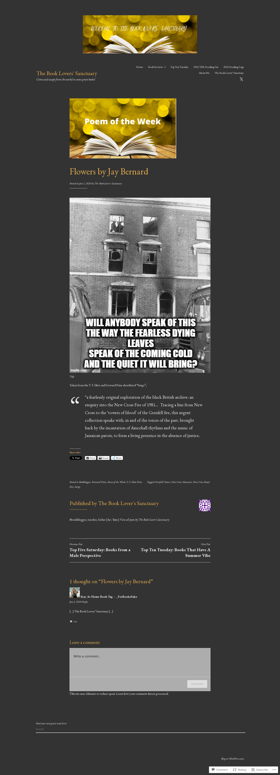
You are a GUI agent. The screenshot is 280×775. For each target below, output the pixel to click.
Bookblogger (85, 482)
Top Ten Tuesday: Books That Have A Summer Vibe (175, 550)
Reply (85, 601)
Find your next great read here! (51, 723)
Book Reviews (155, 67)
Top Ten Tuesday (179, 67)
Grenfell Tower (162, 482)
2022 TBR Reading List (206, 67)
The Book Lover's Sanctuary (108, 183)
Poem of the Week (116, 482)
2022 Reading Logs (233, 67)
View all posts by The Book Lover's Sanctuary (144, 520)
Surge (77, 486)
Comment (197, 683)
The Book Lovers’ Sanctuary (229, 73)
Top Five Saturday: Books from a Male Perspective (100, 550)
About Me (204, 73)
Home (139, 67)
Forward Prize (99, 482)
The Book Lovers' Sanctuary (66, 73)
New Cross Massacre (181, 482)
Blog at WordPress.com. (232, 758)
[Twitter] (241, 78)
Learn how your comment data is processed (142, 694)
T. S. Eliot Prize (134, 482)
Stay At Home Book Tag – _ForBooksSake (109, 597)
